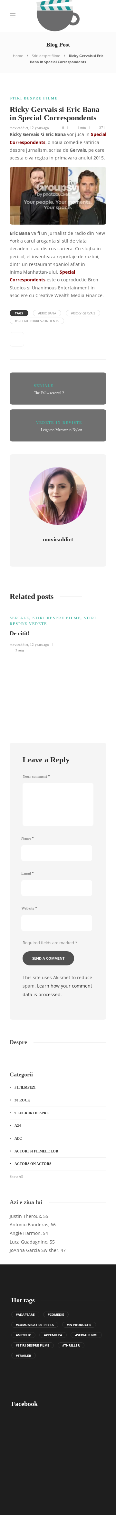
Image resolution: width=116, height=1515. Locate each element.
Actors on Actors (33, 1164)
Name (27, 838)
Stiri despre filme (46, 55)
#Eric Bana (47, 313)
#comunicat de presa (35, 1324)
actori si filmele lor (36, 1151)
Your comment (36, 776)
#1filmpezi (25, 1087)
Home (18, 55)
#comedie (56, 1314)
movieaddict (19, 128)
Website (29, 908)
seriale (43, 386)
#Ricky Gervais (83, 313)
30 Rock (22, 1100)
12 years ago (39, 128)
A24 (18, 1125)
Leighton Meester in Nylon (61, 430)
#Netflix (23, 1335)
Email (27, 873)
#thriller (71, 1345)
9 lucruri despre (32, 1113)
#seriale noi (86, 1335)
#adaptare (25, 1314)
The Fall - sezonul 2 (49, 393)
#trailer (23, 1355)
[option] (58, 631)
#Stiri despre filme (32, 1345)
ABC (18, 1138)
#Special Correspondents (37, 321)
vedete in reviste (59, 422)
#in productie (79, 1324)
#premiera (53, 1335)
